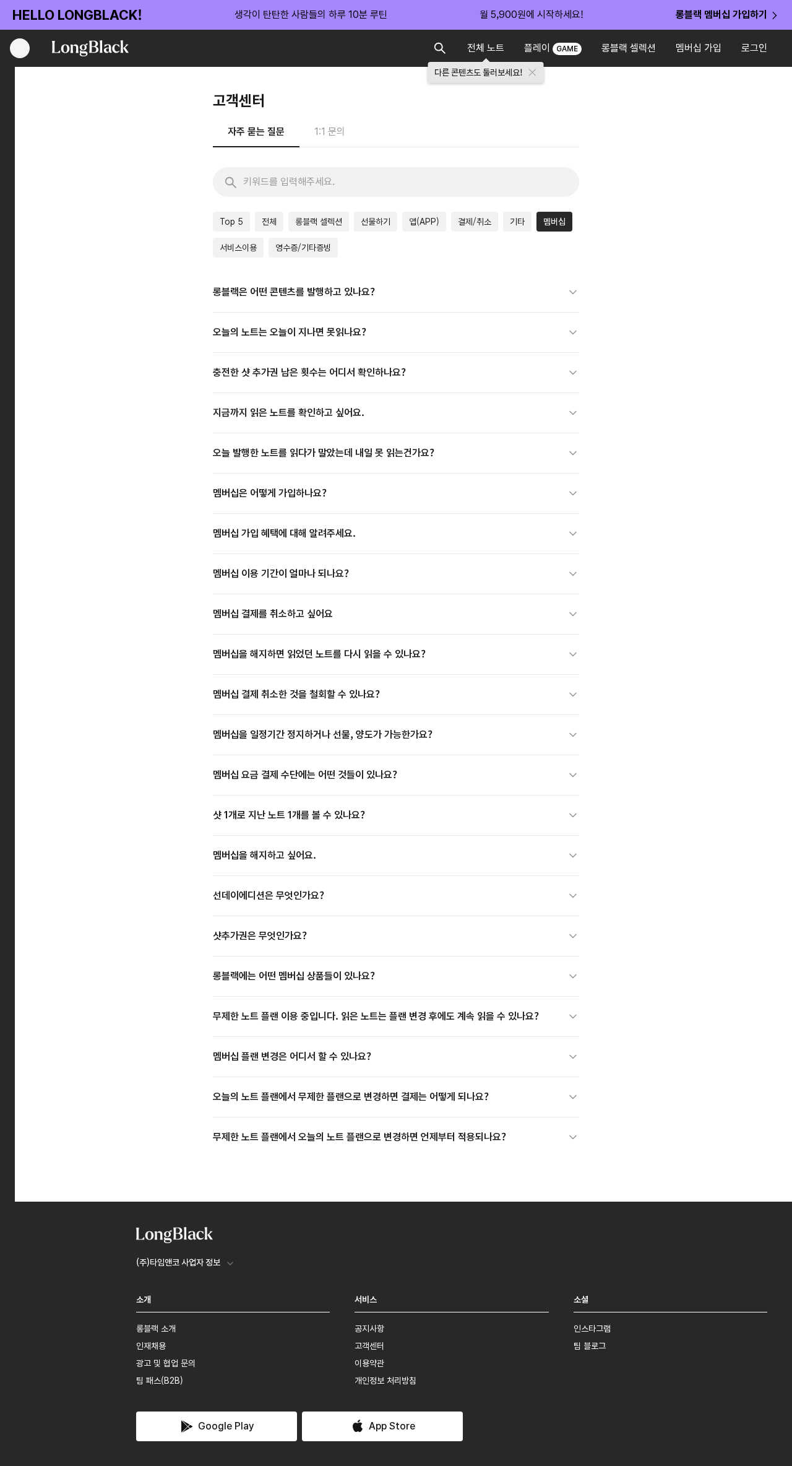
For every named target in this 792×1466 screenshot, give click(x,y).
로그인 (754, 48)
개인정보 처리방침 (385, 1381)
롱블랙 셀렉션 (628, 48)
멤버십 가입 (698, 48)
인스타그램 (592, 1329)
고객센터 (369, 1346)
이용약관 (369, 1363)
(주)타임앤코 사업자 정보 (178, 1262)
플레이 (551, 48)
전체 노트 (485, 48)
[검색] (230, 182)
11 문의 (329, 131)
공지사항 (369, 1329)
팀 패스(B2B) (159, 1381)
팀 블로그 (590, 1346)
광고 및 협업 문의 (166, 1363)
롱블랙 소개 (156, 1329)
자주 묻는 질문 (256, 131)
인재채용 (151, 1346)
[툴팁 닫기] (533, 72)
